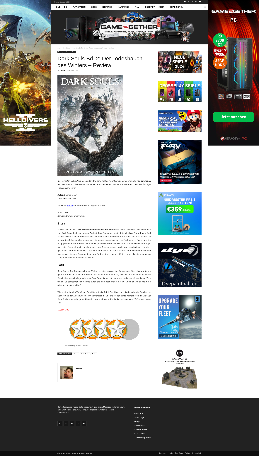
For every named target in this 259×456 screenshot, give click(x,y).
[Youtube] (200, 2)
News (74, 52)
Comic (68, 52)
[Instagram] (192, 2)
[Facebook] (188, 2)
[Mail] (72, 423)
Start (59, 48)
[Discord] (185, 2)
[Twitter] (78, 423)
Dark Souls (85, 354)
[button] (205, 7)
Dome (63, 70)
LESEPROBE (63, 309)
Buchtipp (66, 48)
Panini (70, 205)
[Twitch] (196, 2)
